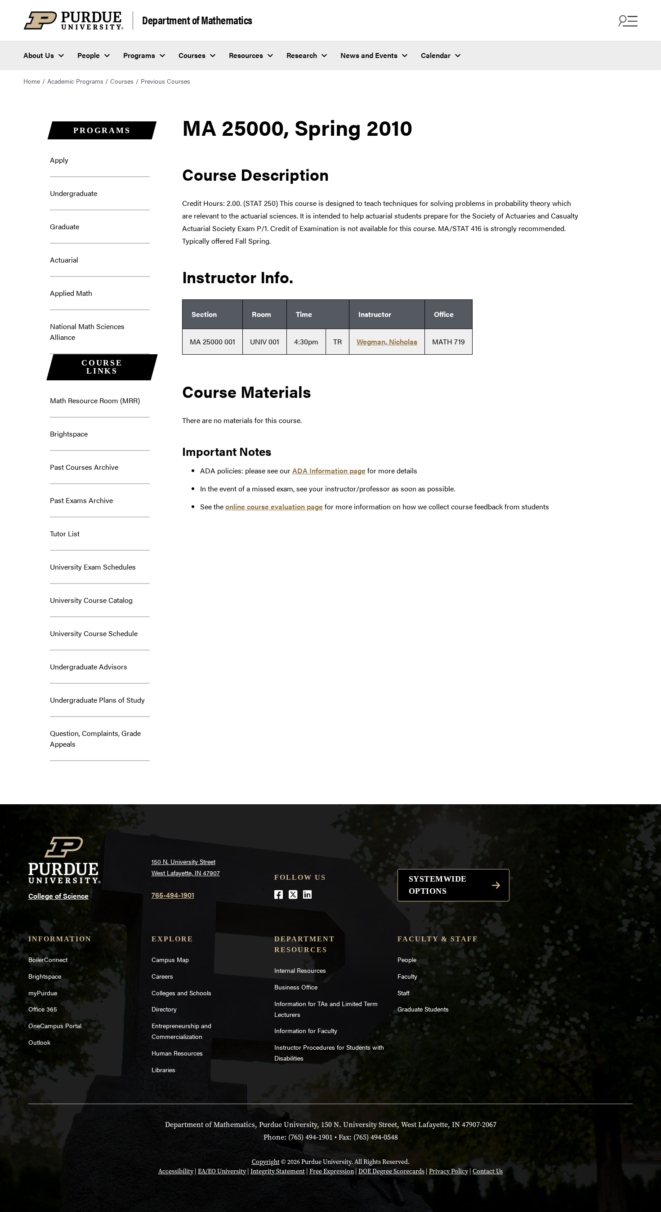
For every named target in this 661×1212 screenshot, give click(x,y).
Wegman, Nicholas (387, 341)
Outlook (39, 1042)
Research (301, 55)
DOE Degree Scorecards (391, 1171)
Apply (59, 160)
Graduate (64, 226)
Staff (403, 992)
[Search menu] (627, 20)
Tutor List (65, 533)
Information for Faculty (305, 1030)
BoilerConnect (47, 959)
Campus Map (170, 959)
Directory (164, 1008)
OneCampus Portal (54, 1025)
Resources (246, 55)
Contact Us (488, 1171)
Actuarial (64, 259)
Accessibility (175, 1171)
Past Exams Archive (81, 500)
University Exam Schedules (93, 566)
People (88, 55)
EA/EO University (222, 1171)
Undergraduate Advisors (88, 666)
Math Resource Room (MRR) (95, 400)
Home (31, 80)
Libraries (163, 1069)
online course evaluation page (274, 506)
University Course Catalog (91, 600)
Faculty (407, 975)
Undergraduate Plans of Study (97, 700)
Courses (192, 55)
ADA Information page (329, 470)
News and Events (368, 55)
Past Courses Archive (84, 467)
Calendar (436, 55)
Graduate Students (423, 1008)
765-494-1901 (173, 895)
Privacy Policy (448, 1171)
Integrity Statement (277, 1171)
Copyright (266, 1162)
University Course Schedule (94, 633)
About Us (38, 55)
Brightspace (69, 433)
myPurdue (42, 992)
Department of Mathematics (197, 19)
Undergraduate (73, 193)
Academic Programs (75, 80)
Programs (139, 55)
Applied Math (71, 293)
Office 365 (42, 1008)
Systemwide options (438, 885)
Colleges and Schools (181, 992)
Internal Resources (300, 970)
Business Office (295, 986)
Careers (162, 975)
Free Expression (331, 1171)
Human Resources (177, 1052)
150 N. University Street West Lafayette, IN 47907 (186, 867)
